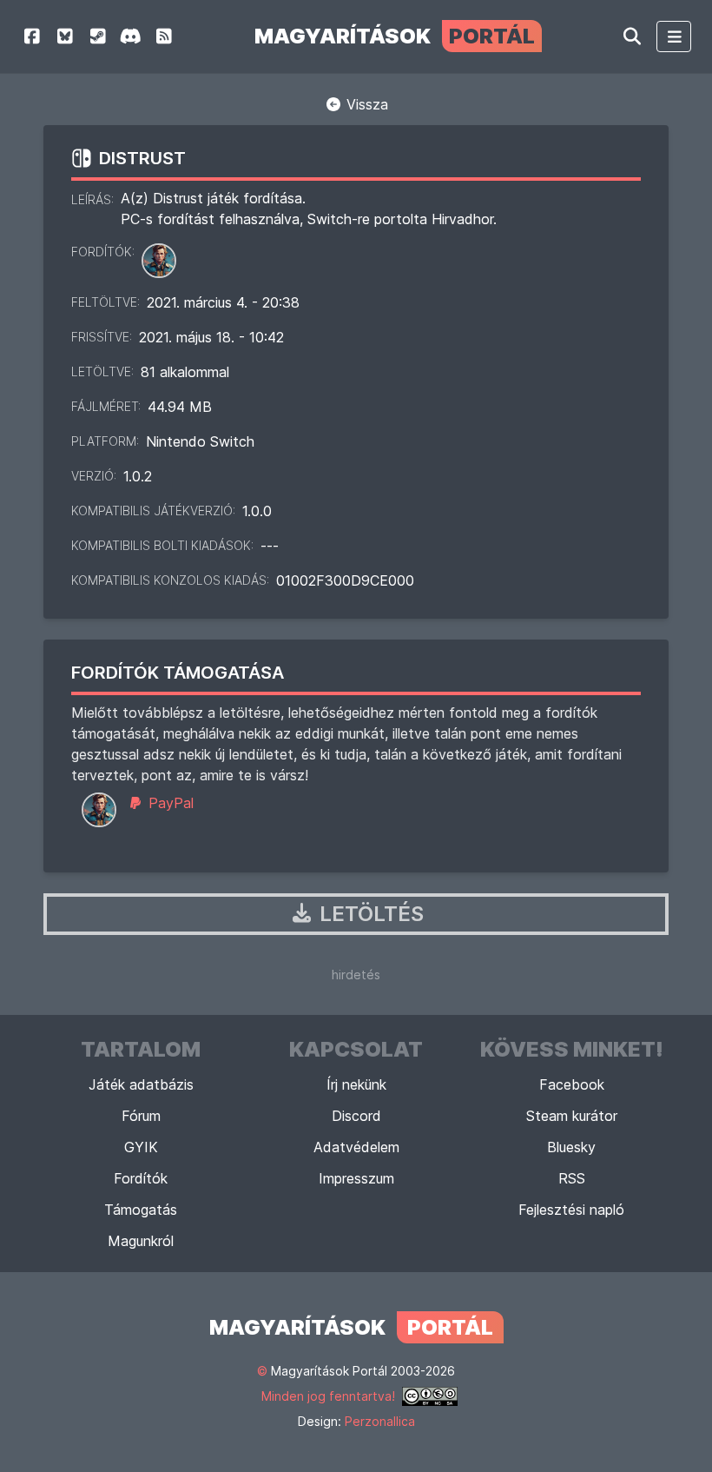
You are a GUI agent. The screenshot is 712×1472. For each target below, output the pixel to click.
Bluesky (571, 1147)
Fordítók (141, 1178)
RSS (571, 1178)
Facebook (571, 1084)
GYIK (141, 1147)
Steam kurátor (571, 1115)
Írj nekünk (356, 1084)
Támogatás (140, 1209)
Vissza (365, 104)
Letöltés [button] (369, 913)
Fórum (141, 1115)
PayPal (169, 803)
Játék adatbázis (141, 1084)
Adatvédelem (356, 1147)
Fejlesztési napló (571, 1209)
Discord (356, 1115)
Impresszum (356, 1178)
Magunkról (141, 1241)
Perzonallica (380, 1421)
